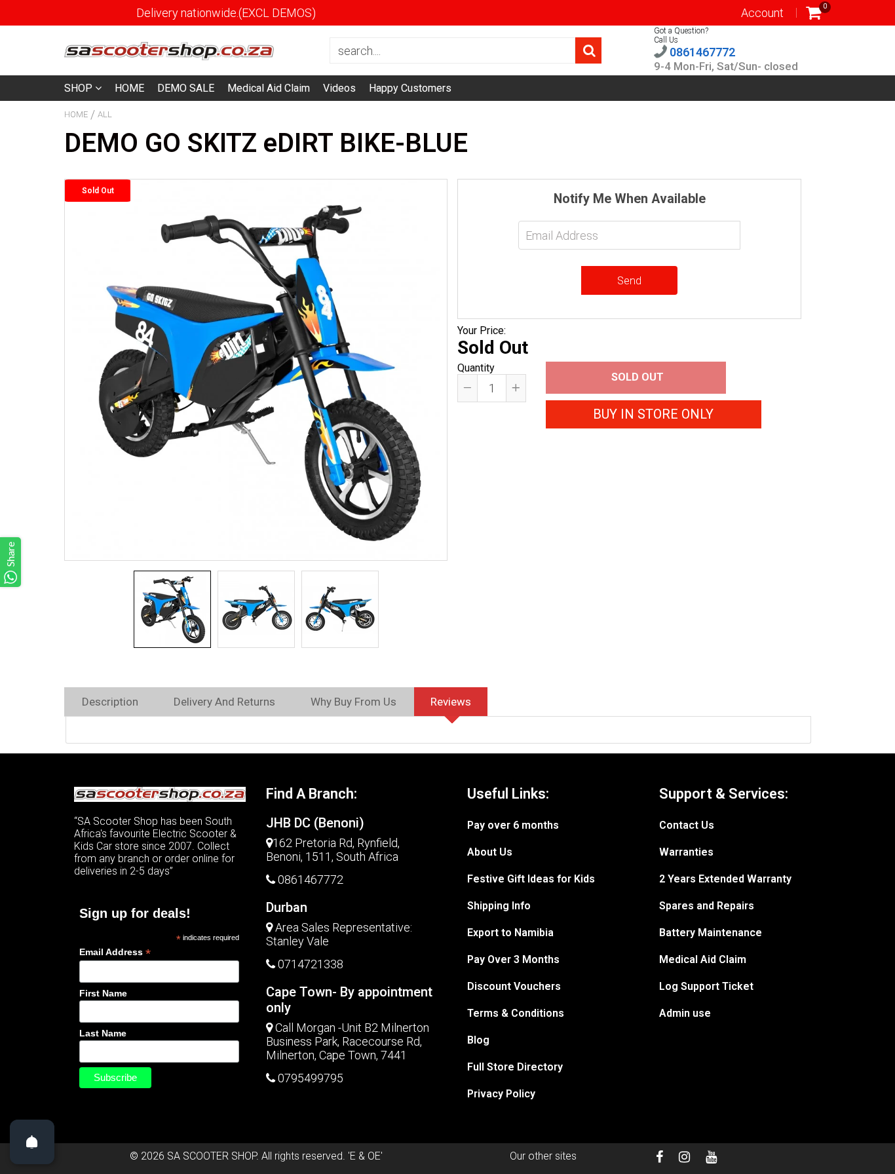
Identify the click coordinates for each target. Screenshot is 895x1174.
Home (76, 114)
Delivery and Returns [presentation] (224, 701)
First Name (103, 993)
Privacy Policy (501, 1094)
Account (762, 13)
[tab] (110, 701)
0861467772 (701, 52)
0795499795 (310, 1078)
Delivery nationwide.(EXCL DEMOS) (226, 13)
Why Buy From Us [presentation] (353, 701)
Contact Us (686, 825)
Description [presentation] (110, 701)
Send (629, 281)
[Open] (32, 1142)
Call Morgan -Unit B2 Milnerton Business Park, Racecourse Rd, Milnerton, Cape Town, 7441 (347, 1041)
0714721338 (310, 964)
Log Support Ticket (706, 986)
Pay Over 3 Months (513, 959)
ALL (105, 114)
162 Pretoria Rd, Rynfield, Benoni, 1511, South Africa (333, 849)
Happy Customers (410, 88)
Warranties (686, 852)
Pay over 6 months (513, 825)
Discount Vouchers (514, 986)
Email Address (115, 952)
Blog (478, 1040)
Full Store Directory (515, 1067)
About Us (489, 852)
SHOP (79, 88)
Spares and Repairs (706, 905)
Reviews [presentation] (450, 701)
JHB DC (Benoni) (315, 823)
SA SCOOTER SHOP (211, 1156)
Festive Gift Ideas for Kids (531, 879)
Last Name (102, 1033)
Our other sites (543, 1156)
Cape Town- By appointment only (349, 999)
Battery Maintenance (710, 932)
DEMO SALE (185, 88)
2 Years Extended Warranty (725, 879)
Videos (339, 88)
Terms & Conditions (515, 1013)
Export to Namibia (510, 932)
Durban (286, 907)
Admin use (685, 1013)
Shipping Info (499, 905)
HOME (129, 88)
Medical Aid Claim (268, 88)
